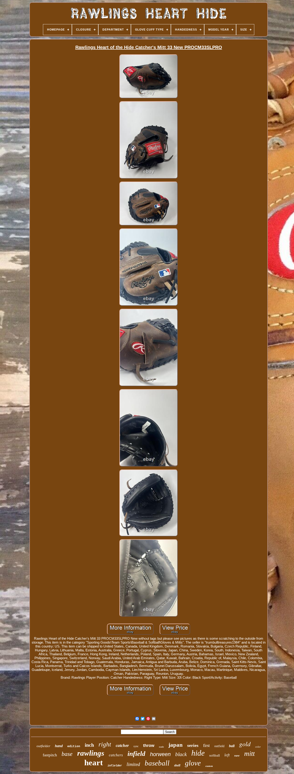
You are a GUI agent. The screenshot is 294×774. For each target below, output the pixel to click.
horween (160, 754)
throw (148, 745)
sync (136, 746)
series (192, 745)
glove (193, 763)
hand (59, 746)
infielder (114, 765)
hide (198, 753)
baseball (157, 763)
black (181, 754)
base (67, 754)
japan (175, 745)
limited (133, 764)
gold (245, 743)
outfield (219, 746)
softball (214, 755)
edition (73, 746)
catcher (122, 745)
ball (232, 746)
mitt (249, 753)
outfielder (43, 746)
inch (89, 745)
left (227, 755)
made (161, 747)
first (206, 745)
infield (136, 753)
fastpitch (50, 755)
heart (93, 762)
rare (237, 755)
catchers (116, 755)
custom (209, 766)
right (105, 744)
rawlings (90, 753)
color (258, 746)
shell (177, 765)
